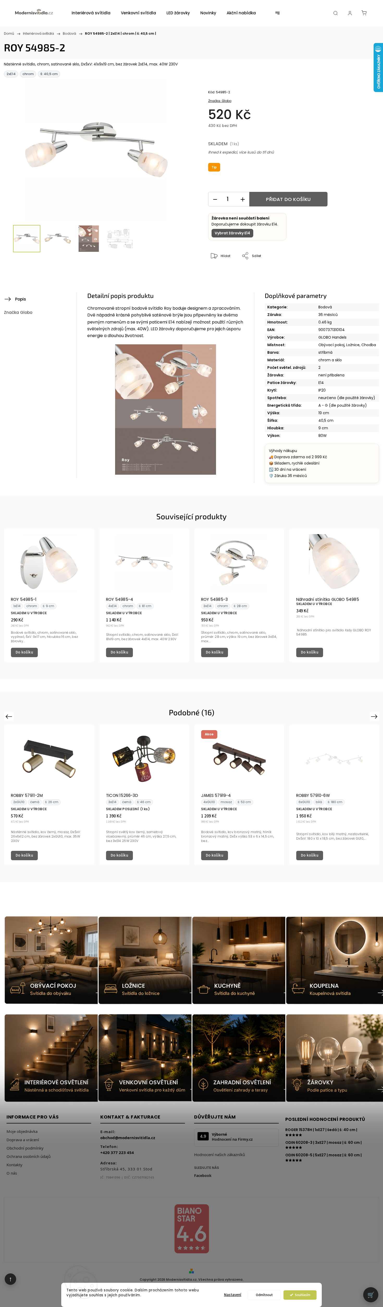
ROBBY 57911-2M (27, 795)
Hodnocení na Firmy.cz (232, 1139)
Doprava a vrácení (23, 1139)
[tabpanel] (49, 595)
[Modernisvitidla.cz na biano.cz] (191, 1230)
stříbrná (325, 352)
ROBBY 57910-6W (313, 795)
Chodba (368, 344)
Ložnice (353, 344)
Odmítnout (264, 1294)
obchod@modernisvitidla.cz (127, 1137)
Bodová (325, 307)
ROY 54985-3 (214, 599)
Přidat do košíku (288, 199)
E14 (321, 382)
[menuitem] (91, 13)
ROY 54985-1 (23, 599)
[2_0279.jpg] (165, 410)
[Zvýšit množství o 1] (242, 199)
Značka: (219, 101)
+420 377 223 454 (117, 1152)
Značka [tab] (18, 312)
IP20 (322, 390)
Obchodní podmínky (25, 1148)
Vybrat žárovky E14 (232, 233)
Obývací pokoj (331, 344)
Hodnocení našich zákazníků (219, 1154)
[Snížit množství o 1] (214, 199)
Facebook (203, 1175)
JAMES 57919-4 (216, 795)
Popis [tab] (20, 299)
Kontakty (14, 1164)
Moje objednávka (22, 1131)
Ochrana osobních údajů (29, 1156)
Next (375, 716)
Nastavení (232, 1295)
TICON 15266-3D (122, 795)
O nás (12, 1173)
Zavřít (353, 273)
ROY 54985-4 (119, 599)
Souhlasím (302, 1294)
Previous (9, 716)
